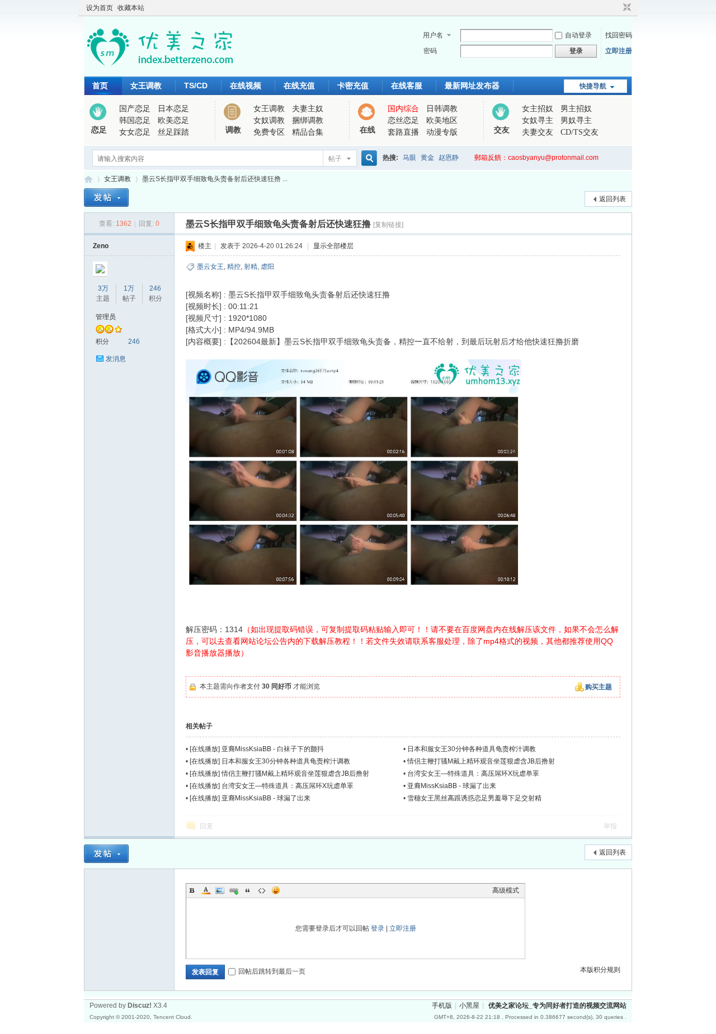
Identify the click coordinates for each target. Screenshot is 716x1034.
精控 (234, 267)
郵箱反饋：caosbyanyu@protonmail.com (536, 158)
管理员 (106, 317)
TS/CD (196, 85)
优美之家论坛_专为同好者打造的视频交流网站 (88, 179)
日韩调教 (442, 109)
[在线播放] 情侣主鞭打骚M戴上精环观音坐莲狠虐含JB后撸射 (279, 773)
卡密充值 (353, 85)
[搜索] (367, 158)
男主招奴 (576, 109)
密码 (430, 51)
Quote (247, 890)
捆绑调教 (307, 120)
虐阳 (267, 267)
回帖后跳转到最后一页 (271, 971)
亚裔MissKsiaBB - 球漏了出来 (451, 786)
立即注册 (618, 51)
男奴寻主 (576, 120)
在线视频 (245, 85)
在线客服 (406, 85)
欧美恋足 (173, 120)
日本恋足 (173, 109)
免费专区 (269, 132)
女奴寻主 (537, 120)
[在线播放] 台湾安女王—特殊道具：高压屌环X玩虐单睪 (272, 786)
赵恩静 (449, 158)
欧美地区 (442, 120)
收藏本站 (130, 8)
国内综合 (403, 109)
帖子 (335, 159)
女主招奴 (537, 109)
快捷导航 (593, 86)
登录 (377, 928)
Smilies (275, 890)
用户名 (433, 35)
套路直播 (403, 132)
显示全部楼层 (333, 246)
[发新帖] (106, 197)
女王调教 (146, 85)
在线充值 (299, 85)
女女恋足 (134, 132)
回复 (206, 826)
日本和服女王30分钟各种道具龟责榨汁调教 (471, 749)
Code (261, 890)
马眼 (409, 158)
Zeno (101, 246)
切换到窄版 (625, 8)
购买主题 (598, 687)
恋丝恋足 (403, 120)
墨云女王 (210, 267)
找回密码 (618, 35)
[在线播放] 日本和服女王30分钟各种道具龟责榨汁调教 (270, 761)
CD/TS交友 (579, 132)
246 (155, 288)
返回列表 (612, 199)
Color (205, 890)
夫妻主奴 (307, 109)
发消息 (116, 359)
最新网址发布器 (472, 85)
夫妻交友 (537, 132)
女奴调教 (269, 120)
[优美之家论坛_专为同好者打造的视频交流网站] (159, 70)
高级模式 (505, 890)
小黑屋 (469, 1005)
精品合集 (307, 132)
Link (233, 890)
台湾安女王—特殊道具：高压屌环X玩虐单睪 (473, 773)
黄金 (427, 158)
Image (219, 890)
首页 (100, 85)
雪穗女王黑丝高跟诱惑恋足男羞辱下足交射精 (474, 798)
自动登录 (578, 35)
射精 (250, 267)
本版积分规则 (600, 970)
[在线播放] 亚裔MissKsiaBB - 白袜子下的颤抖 (257, 749)
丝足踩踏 (173, 132)
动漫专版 (442, 132)
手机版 (442, 1005)
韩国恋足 (134, 120)
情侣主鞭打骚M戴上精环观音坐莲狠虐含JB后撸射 (481, 761)
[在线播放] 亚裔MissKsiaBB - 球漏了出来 (250, 798)
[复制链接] (388, 225)
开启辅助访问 (616, 8)
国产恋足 (134, 109)
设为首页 (99, 8)
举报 (610, 826)
